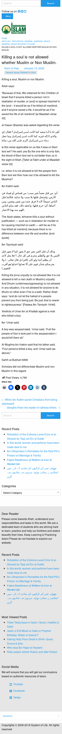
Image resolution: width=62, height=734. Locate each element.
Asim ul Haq (11, 68)
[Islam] (14, 27)
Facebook (19, 691)
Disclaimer (7, 715)
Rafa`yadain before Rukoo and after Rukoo (32, 652)
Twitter (17, 697)
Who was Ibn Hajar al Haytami (24, 647)
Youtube (18, 684)
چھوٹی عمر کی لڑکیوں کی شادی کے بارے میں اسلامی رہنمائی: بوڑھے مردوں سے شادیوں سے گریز (32, 472)
